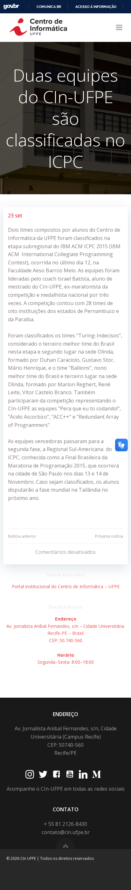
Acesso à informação (95, 6)
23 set (15, 215)
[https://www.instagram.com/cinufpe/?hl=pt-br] (29, 774)
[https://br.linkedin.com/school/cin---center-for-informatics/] (83, 774)
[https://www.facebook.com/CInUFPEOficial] (56, 774)
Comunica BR (49, 6)
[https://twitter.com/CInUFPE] (43, 774)
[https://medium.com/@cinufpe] (96, 774)
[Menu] (119, 27)
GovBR (11, 6)
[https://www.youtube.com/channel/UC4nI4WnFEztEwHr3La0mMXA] (70, 774)
